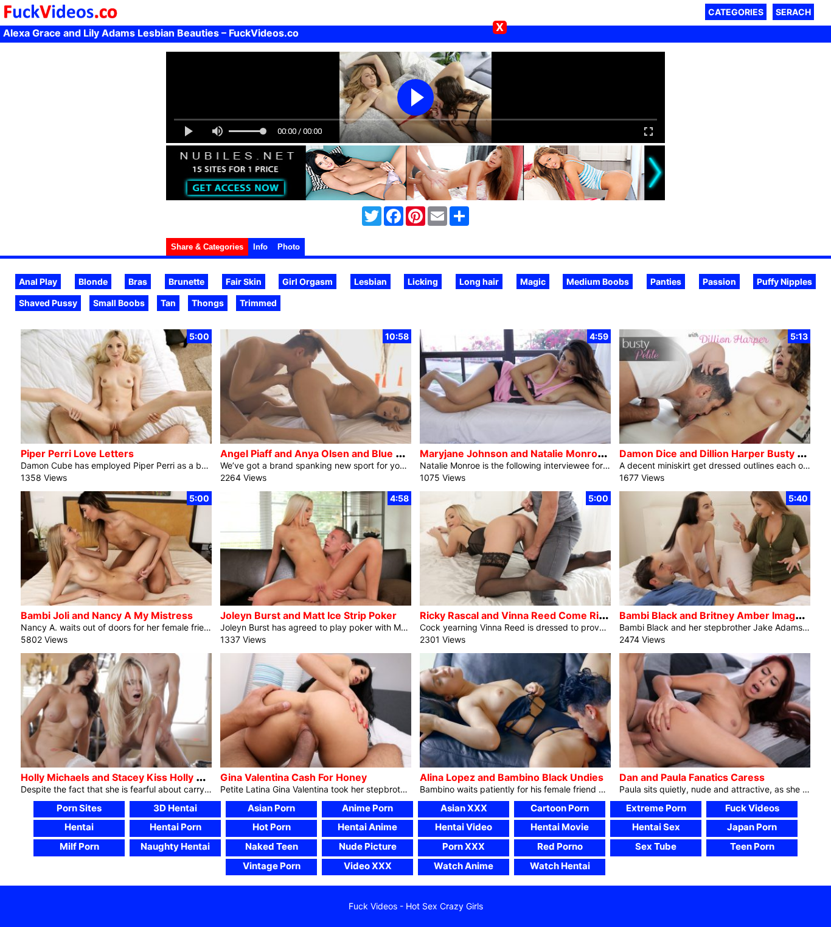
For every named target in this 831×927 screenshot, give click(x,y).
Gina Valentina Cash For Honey (293, 777)
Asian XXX (463, 808)
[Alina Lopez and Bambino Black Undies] (515, 764)
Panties (665, 281)
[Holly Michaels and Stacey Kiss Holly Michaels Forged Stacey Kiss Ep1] (116, 764)
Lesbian (370, 281)
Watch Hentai (560, 866)
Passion (719, 281)
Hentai (79, 827)
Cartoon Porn (559, 808)
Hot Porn (271, 827)
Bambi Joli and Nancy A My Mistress (107, 615)
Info (260, 246)
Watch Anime (463, 866)
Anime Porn (367, 808)
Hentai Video (463, 827)
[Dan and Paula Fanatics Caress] (714, 764)
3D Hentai (175, 808)
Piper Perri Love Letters (77, 453)
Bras (137, 281)
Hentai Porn (175, 827)
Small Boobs (119, 303)
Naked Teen (271, 846)
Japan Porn (752, 827)
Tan (168, 303)
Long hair (479, 281)
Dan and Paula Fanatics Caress (692, 777)
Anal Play (38, 281)
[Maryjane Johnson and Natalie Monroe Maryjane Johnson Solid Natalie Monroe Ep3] (515, 440)
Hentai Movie (559, 827)
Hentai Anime (367, 827)
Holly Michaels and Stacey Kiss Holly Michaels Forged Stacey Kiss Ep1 (186, 777)
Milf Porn (79, 846)
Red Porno (560, 846)
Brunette (186, 281)
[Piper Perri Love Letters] (116, 440)
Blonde (93, 281)
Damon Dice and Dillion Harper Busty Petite (722, 453)
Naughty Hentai (175, 846)
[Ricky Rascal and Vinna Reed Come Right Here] (515, 602)
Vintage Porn (272, 866)
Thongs (208, 303)
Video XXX (368, 866)
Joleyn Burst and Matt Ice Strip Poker (308, 615)
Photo (288, 246)
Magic (533, 281)
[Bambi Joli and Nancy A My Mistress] (116, 602)
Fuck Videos (752, 808)
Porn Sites (79, 808)
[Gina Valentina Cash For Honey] (315, 764)
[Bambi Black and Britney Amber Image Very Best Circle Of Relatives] (714, 602)
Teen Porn (752, 846)
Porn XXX (463, 846)
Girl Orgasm (307, 281)
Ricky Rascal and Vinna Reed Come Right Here (530, 615)
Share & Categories (207, 246)
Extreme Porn (656, 808)
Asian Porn (271, 808)
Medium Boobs (597, 281)
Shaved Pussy (48, 303)
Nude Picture (368, 846)
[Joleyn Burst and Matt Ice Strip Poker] (315, 602)
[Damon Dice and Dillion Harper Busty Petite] (714, 440)
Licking (423, 281)
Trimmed (258, 303)
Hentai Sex (656, 827)
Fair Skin (244, 281)
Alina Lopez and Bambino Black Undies (511, 777)
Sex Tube (655, 846)
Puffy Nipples (784, 281)
